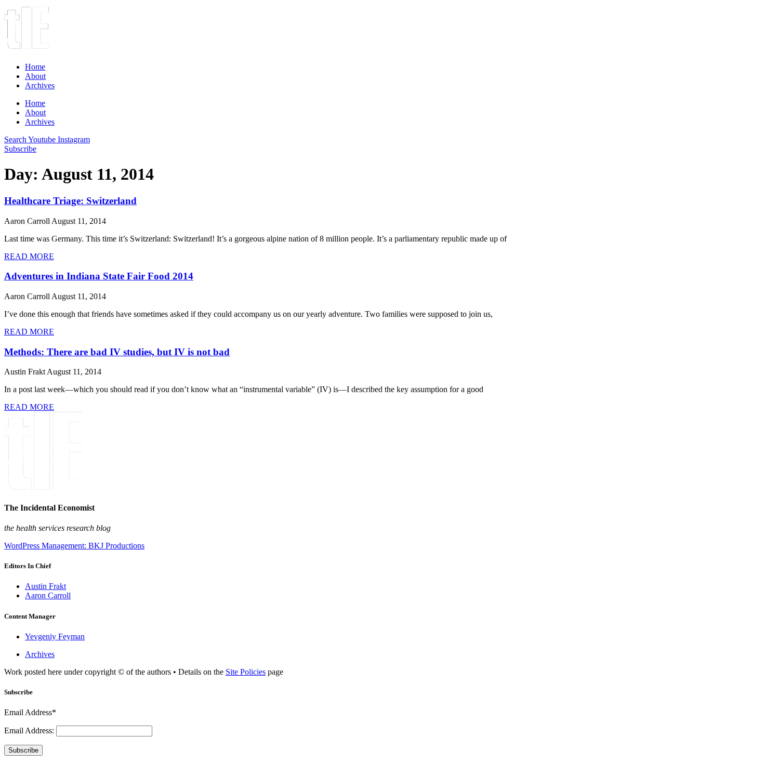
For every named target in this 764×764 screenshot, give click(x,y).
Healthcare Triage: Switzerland (70, 200)
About (35, 76)
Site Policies (246, 671)
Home (35, 66)
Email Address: (30, 730)
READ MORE (29, 256)
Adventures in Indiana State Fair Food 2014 (98, 276)
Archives (40, 85)
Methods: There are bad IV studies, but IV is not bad (117, 351)
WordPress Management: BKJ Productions (74, 545)
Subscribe (23, 750)
